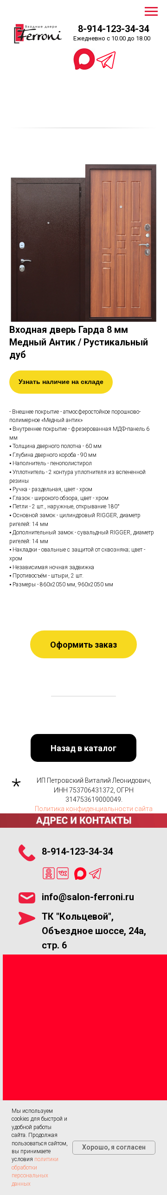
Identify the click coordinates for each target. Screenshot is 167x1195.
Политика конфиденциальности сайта (94, 808)
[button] (83, 644)
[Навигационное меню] (151, 11)
